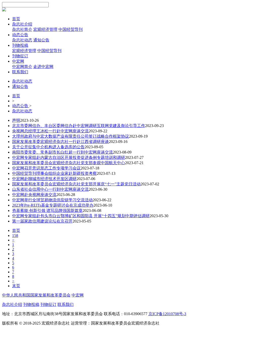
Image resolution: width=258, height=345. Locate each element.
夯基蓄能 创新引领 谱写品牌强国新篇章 (47, 210)
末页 (16, 286)
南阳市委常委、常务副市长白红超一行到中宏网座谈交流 (62, 152)
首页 (16, 19)
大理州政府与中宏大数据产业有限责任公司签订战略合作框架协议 (70, 136)
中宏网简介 (22, 66)
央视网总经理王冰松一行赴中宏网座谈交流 (50, 131)
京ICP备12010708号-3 (167, 314)
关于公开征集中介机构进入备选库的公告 (48, 147)
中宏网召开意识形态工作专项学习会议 (46, 168)
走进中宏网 (43, 66)
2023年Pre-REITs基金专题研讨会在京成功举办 (52, 205)
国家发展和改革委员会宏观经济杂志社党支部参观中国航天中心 (68, 163)
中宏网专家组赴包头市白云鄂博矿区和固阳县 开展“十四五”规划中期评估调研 (81, 216)
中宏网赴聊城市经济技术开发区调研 (44, 179)
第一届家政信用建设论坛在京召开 (42, 221)
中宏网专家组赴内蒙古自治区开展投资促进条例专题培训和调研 (68, 157)
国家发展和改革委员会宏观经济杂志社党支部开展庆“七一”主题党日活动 (76, 184)
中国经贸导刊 (70, 29)
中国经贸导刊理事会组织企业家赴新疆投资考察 (54, 173)
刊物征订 (20, 56)
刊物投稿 (20, 45)
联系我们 (20, 72)
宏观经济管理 (45, 29)
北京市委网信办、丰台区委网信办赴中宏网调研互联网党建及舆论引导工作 (78, 126)
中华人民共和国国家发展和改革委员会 (36, 295)
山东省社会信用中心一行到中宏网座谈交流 (50, 189)
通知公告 (41, 40)
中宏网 (18, 61)
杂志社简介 (22, 29)
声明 (16, 120)
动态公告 (20, 35)
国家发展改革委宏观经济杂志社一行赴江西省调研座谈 (60, 141)
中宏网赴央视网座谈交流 (34, 194)
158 (15, 235)
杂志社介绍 (22, 24)
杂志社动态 (22, 40)
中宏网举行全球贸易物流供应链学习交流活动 (52, 200)
